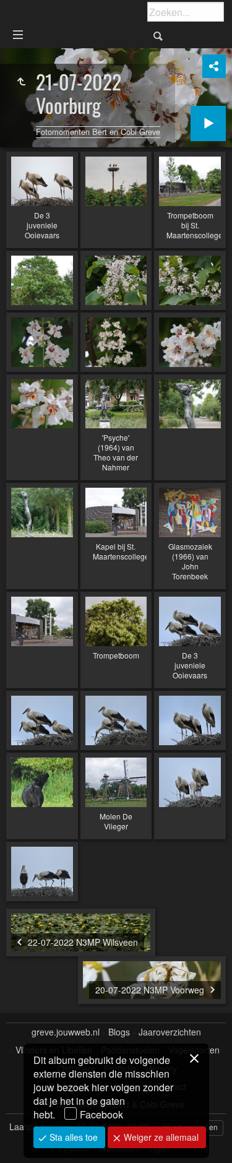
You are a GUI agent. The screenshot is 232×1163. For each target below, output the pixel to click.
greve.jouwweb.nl (66, 1032)
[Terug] (21, 81)
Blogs (119, 1032)
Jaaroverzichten (170, 1032)
